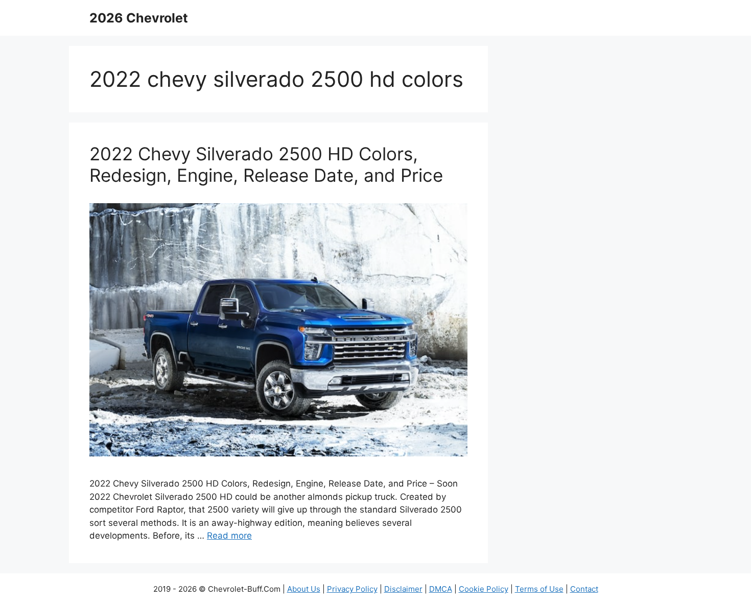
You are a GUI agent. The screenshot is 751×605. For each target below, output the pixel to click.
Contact (584, 589)
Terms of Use (539, 589)
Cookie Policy (483, 589)
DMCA (440, 589)
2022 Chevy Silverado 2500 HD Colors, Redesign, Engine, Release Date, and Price (266, 164)
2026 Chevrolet (138, 18)
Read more (229, 535)
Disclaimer (403, 589)
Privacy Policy (352, 589)
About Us (303, 589)
